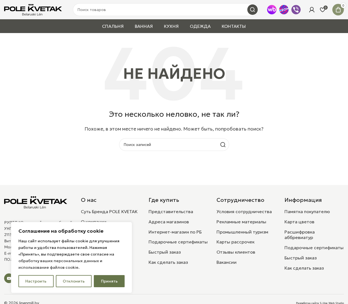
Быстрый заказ (165, 252)
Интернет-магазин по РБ (175, 232)
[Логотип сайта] (33, 9)
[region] (71, 257)
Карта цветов (299, 221)
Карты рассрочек (235, 242)
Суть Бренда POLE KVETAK (109, 211)
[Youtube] (9, 278)
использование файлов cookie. (49, 267)
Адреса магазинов (169, 221)
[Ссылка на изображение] (35, 201)
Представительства (171, 211)
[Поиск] (252, 9)
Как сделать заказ (168, 262)
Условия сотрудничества (244, 211)
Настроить (35, 281)
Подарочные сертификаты (178, 242)
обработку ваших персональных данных (58, 260)
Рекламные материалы (241, 221)
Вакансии (227, 262)
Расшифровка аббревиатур (299, 234)
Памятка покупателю (307, 211)
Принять (109, 281)
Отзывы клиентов (236, 252)
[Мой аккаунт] (311, 9)
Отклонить (74, 281)
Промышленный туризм (242, 232)
